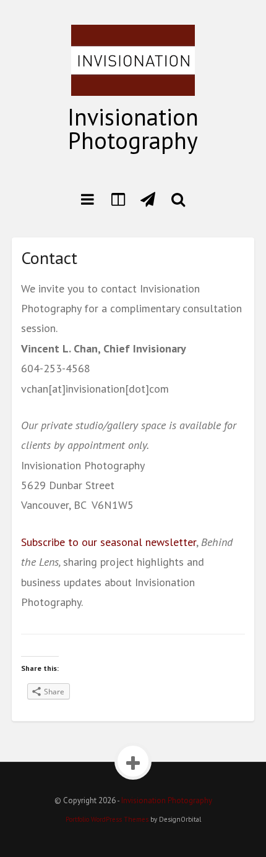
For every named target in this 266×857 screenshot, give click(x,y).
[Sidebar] (117, 199)
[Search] (178, 199)
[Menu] (87, 199)
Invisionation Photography (133, 128)
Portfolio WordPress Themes (107, 819)
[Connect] (148, 199)
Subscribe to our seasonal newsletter (108, 542)
